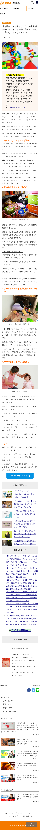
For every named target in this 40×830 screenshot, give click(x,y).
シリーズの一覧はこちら (17, 107)
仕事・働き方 (4, 8)
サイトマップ (13, 816)
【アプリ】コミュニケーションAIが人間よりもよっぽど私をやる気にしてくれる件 (25, 494)
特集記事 (2, 14)
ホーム (7, 813)
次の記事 (36, 685)
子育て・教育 (30, 8)
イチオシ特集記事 (9, 711)
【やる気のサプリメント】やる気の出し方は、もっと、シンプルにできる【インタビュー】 (25, 504)
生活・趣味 (16, 8)
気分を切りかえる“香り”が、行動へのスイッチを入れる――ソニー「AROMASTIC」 (25, 534)
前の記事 (4, 685)
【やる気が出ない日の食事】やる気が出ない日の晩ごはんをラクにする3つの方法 (25, 524)
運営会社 (25, 816)
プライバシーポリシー (23, 813)
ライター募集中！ (21, 630)
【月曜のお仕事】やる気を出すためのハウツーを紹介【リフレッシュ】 (25, 514)
